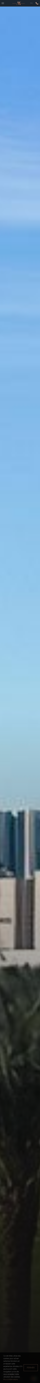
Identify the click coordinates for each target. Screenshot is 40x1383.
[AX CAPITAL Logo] (18, 3)
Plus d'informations (10, 1379)
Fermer (31, 1367)
